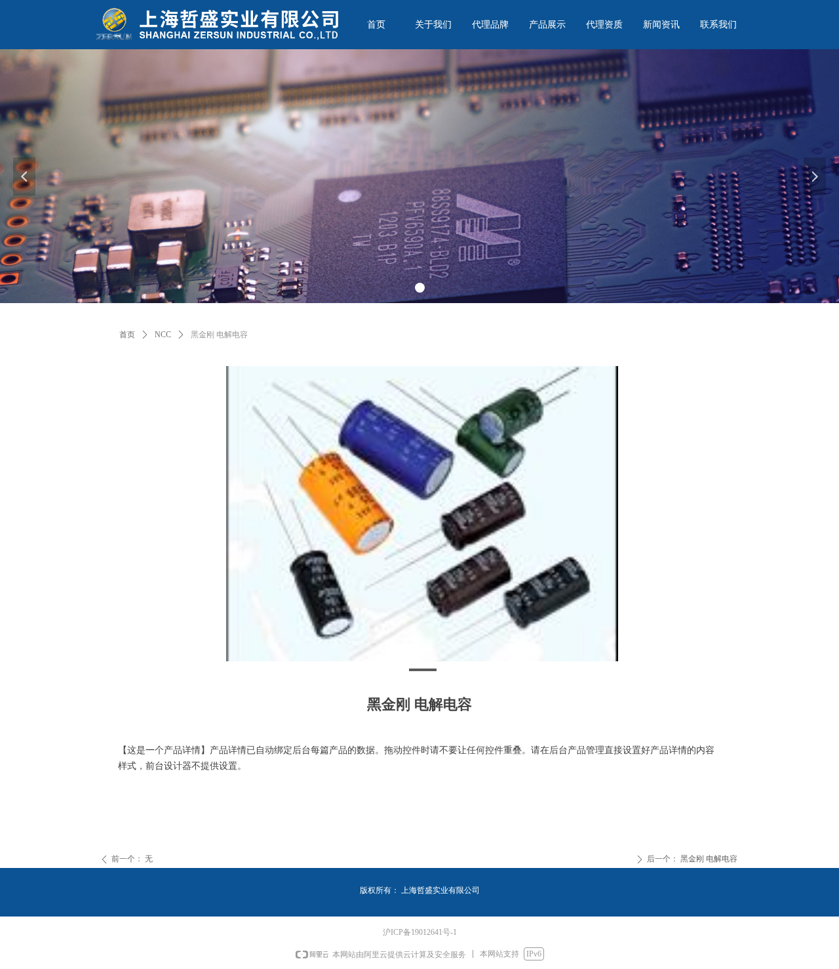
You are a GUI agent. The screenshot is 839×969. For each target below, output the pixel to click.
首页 (127, 334)
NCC (163, 334)
